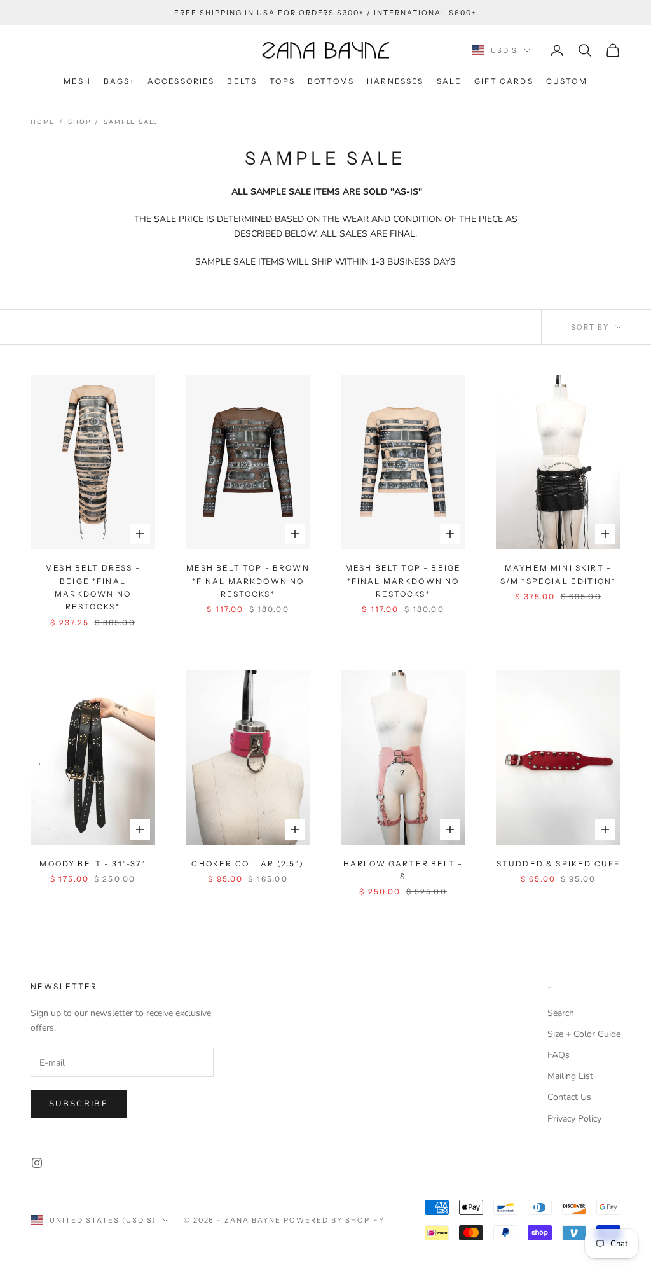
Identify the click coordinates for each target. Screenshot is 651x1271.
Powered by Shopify (334, 1220)
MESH (77, 81)
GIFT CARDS (503, 81)
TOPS (282, 81)
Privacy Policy (574, 1119)
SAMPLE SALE (131, 122)
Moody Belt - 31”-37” (92, 863)
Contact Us (569, 1097)
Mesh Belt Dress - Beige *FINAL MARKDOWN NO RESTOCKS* (92, 587)
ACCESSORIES (181, 81)
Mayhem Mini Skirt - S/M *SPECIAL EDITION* (558, 574)
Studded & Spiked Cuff (558, 863)
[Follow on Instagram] (37, 1162)
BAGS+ (119, 81)
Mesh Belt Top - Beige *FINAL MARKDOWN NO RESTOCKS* (403, 581)
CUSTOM (566, 81)
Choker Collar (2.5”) (247, 863)
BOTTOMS (331, 81)
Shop (79, 122)
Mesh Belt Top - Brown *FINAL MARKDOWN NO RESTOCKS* (247, 581)
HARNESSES (395, 81)
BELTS (242, 81)
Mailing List (570, 1076)
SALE (449, 81)
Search (560, 1013)
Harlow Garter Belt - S (403, 870)
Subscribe (78, 1103)
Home (43, 122)
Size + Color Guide (583, 1034)
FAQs (558, 1055)
